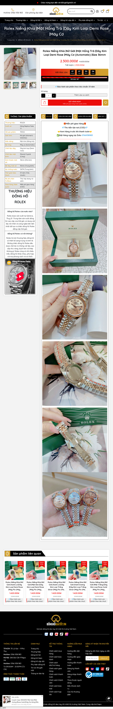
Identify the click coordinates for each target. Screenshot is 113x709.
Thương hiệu (21, 20)
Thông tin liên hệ (37, 673)
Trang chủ (9, 20)
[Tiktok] (61, 634)
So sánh (3, 708)
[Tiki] (97, 669)
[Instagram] (66, 634)
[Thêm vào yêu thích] (105, 103)
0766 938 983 (17, 12)
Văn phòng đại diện (34, 12)
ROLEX (22, 123)
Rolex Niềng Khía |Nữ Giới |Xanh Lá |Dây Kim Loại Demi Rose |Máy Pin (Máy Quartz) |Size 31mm (14, 586)
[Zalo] (46, 634)
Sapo (99, 704)
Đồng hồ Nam (50, 20)
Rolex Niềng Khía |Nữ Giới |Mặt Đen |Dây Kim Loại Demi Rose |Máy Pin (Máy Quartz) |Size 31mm (35, 586)
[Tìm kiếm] (92, 11)
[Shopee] (87, 669)
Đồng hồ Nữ (35, 20)
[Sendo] (102, 669)
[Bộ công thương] (98, 674)
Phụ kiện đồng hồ (86, 20)
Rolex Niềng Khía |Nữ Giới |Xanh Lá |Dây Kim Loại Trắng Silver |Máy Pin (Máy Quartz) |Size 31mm (56, 586)
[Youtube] (56, 634)
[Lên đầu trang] (108, 693)
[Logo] (56, 11)
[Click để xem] (20, 64)
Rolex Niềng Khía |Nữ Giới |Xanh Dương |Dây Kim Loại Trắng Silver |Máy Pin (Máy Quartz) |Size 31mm (77, 586)
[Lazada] (92, 669)
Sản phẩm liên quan (27, 553)
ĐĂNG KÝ (104, 658)
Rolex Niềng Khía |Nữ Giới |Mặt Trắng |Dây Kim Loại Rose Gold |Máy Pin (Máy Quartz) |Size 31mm (98, 586)
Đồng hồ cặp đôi (67, 20)
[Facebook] (51, 634)
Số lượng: (44, 91)
